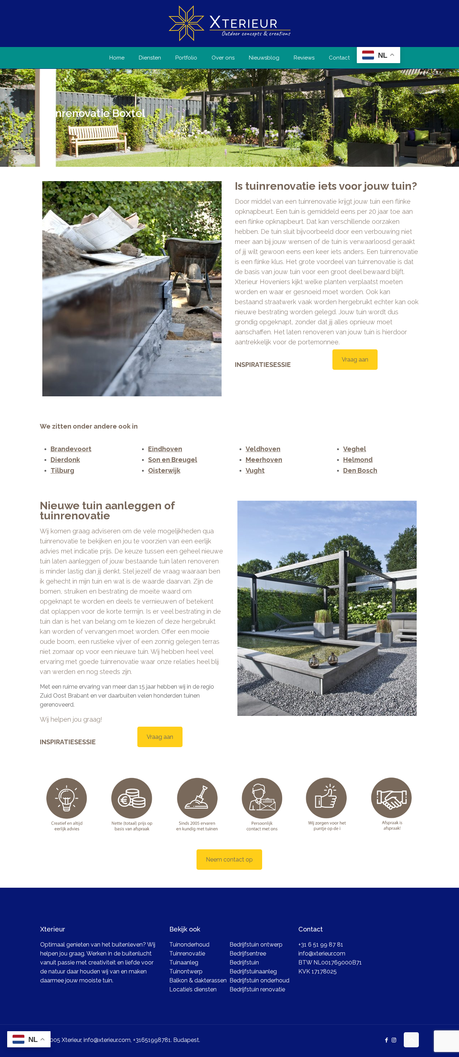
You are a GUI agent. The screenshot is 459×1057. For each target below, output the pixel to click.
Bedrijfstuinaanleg (253, 971)
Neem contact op (229, 859)
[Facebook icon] (386, 1040)
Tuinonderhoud (189, 944)
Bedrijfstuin (244, 962)
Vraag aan (355, 359)
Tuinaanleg (183, 962)
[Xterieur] (229, 23)
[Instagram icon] (394, 1040)
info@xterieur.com (321, 953)
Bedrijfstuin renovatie (257, 989)
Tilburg (62, 470)
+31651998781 (152, 1040)
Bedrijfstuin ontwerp (256, 944)
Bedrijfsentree (248, 953)
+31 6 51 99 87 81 (320, 944)
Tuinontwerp (186, 971)
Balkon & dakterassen (198, 980)
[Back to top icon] (411, 1039)
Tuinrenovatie (187, 953)
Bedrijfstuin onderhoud (259, 980)
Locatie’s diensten (193, 989)
